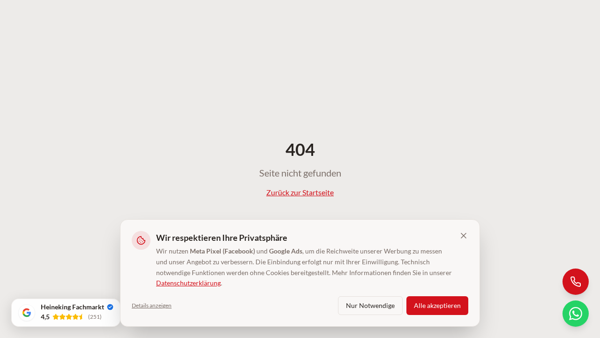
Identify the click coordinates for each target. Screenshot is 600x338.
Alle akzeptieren (437, 305)
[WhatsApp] (575, 313)
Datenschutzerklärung (188, 283)
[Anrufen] (575, 282)
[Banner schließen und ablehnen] (463, 235)
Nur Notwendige (370, 305)
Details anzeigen (152, 305)
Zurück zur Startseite (300, 192)
